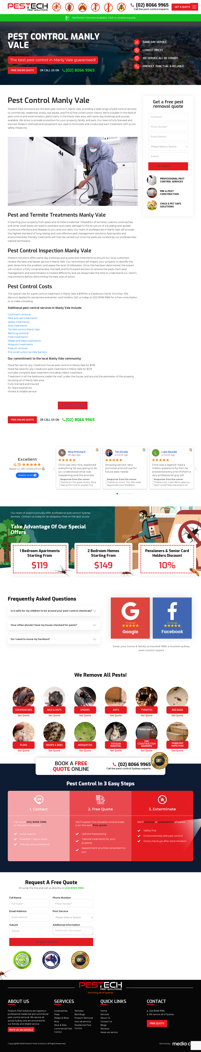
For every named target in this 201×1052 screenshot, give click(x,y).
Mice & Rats (60, 1025)
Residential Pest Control (82, 1027)
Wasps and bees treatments (24, 340)
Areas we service (109, 1032)
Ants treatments (17, 325)
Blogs (103, 1025)
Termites (78, 1011)
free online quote (22, 70)
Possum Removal (83, 1018)
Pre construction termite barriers (27, 352)
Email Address (18, 911)
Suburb (13, 925)
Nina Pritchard (76, 452)
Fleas (56, 1014)
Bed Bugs (79, 1014)
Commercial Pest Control (63, 1030)
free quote (157, 1023)
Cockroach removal (19, 314)
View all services (82, 1021)
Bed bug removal (18, 333)
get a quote (182, 7)
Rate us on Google (72, 405)
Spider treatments (18, 322)
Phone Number (62, 897)
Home (103, 1011)
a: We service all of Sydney (160, 1014)
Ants (56, 1021)
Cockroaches (60, 1011)
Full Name (15, 897)
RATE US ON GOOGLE (21, 1029)
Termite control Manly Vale (24, 329)
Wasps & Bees (61, 1018)
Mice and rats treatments (22, 318)
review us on (25, 475)
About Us (105, 1018)
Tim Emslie (121, 452)
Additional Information (66, 925)
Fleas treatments (18, 337)
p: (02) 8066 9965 (156, 1011)
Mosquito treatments (20, 344)
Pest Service (60, 911)
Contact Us (106, 1021)
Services (104, 1014)
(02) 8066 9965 (36, 821)
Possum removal (18, 348)
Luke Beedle (169, 452)
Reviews (104, 1028)
